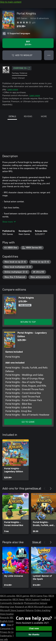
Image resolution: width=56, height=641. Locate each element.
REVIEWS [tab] (28, 116)
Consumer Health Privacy (13, 628)
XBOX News (18, 599)
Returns (30, 610)
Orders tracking (42, 610)
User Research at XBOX (22, 606)
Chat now (34, 628)
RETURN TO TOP (28, 321)
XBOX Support (32, 599)
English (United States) (11, 621)
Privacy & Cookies (9, 631)
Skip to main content (10, 1)
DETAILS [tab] (12, 116)
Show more (7, 221)
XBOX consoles (7, 595)
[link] (15, 459)
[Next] (51, 488)
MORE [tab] (44, 116)
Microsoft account (43, 606)
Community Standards (11, 602)
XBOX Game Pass (39, 595)
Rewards (4, 617)
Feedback (45, 599)
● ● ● (48, 55)
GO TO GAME (28, 421)
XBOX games (22, 595)
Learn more (12, 89)
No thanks (34, 634)
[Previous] (45, 488)
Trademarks (6, 635)
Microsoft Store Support (12, 610)
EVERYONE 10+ (20, 68)
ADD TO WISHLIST (23, 55)
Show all (36, 488)
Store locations (7, 613)
